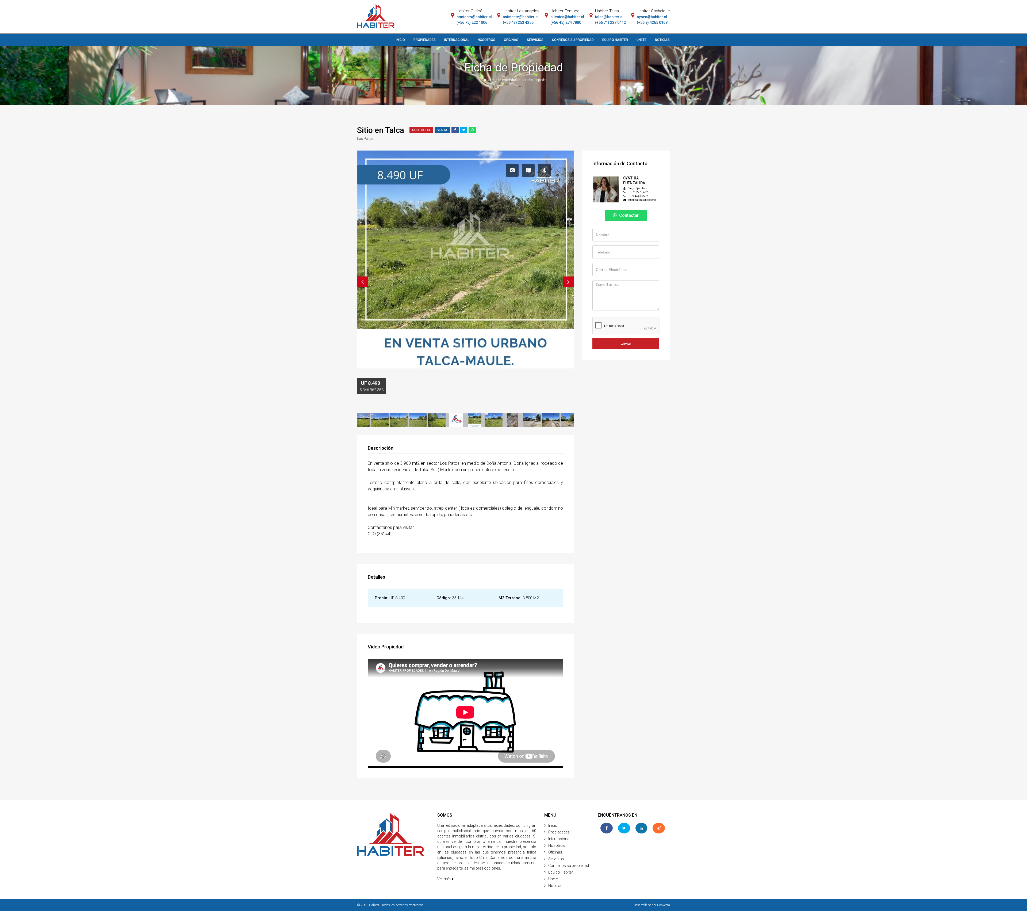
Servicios (556, 859)
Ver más (444, 879)
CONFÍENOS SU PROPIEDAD (573, 40)
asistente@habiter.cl (521, 17)
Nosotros (556, 845)
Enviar (625, 343)
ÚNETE (641, 40)
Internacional (559, 839)
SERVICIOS (535, 40)
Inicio (552, 825)
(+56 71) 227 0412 (610, 22)
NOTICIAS (662, 40)
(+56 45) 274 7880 (565, 22)
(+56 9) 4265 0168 (652, 22)
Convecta (663, 905)
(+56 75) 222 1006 (472, 22)
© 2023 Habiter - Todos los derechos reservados (390, 905)
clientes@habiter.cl (567, 17)
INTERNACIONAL (456, 40)
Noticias (555, 885)
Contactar (628, 215)
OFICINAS (511, 40)
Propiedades (559, 832)
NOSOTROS (486, 40)
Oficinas (555, 852)
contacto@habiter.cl (474, 17)
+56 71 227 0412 (637, 192)
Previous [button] (362, 281)
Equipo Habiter (560, 872)
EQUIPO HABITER (615, 40)
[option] (465, 208)
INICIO (400, 40)
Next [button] (568, 281)
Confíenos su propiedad (568, 865)
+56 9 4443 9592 (637, 196)
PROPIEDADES (424, 40)
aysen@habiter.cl (652, 17)
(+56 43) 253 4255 (518, 22)
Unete (553, 879)
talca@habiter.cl (609, 17)
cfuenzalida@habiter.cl (642, 199)
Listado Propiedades (505, 80)
